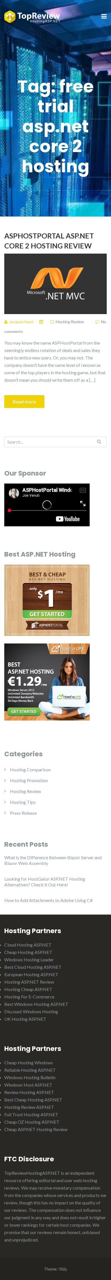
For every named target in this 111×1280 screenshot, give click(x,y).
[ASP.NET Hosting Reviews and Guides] (32, 16)
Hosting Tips (23, 802)
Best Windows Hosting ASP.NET (36, 1004)
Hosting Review (70, 321)
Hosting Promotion (29, 780)
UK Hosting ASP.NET (25, 1019)
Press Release (23, 813)
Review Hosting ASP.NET (29, 1092)
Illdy (63, 1268)
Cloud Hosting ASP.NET (28, 944)
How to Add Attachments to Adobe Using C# (48, 900)
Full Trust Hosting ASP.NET (31, 1114)
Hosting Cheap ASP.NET (28, 989)
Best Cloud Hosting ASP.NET (32, 967)
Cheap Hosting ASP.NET (28, 952)
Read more (24, 401)
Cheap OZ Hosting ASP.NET (31, 1122)
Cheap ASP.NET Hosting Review (35, 1129)
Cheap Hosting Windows (28, 1062)
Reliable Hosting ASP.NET (30, 1070)
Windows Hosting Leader (29, 959)
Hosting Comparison (30, 769)
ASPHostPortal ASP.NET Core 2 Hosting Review (49, 240)
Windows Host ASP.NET (28, 1084)
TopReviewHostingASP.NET (32, 1173)
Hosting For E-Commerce (29, 996)
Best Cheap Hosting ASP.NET (33, 1099)
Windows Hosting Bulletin (30, 1077)
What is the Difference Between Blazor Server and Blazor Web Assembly (53, 860)
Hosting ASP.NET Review (29, 981)
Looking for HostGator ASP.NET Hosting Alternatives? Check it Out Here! (44, 881)
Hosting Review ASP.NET (29, 1107)
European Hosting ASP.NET (31, 974)
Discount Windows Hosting (31, 1011)
